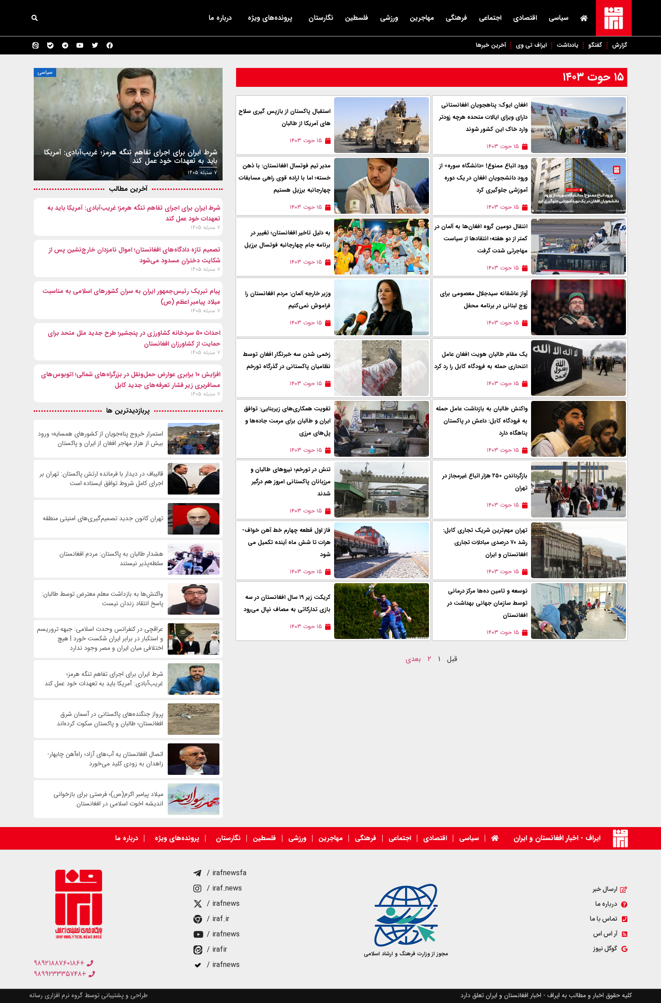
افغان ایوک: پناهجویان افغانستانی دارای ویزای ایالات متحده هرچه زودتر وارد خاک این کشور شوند (483, 117)
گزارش (619, 45)
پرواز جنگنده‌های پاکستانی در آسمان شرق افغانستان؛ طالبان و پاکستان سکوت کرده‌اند (110, 719)
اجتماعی (490, 18)
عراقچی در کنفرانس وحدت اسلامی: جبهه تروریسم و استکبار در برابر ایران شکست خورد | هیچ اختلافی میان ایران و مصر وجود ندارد (100, 639)
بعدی (413, 659)
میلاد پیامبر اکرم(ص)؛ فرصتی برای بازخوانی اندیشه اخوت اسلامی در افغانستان (108, 799)
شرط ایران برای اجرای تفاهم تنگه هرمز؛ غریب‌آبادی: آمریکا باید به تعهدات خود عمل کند (104, 679)
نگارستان (320, 18)
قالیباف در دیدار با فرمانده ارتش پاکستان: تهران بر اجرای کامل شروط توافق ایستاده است (101, 478)
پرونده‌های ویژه (270, 18)
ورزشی (389, 18)
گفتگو (595, 45)
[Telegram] (65, 45)
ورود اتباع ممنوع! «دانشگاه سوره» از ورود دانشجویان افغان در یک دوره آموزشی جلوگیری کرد (483, 178)
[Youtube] (80, 45)
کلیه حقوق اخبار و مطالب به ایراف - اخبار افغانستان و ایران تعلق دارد (546, 995)
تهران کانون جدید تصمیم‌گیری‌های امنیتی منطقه (103, 518)
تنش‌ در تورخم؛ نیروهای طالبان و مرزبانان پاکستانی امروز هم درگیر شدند (290, 482)
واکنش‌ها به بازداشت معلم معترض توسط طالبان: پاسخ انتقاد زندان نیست (102, 598)
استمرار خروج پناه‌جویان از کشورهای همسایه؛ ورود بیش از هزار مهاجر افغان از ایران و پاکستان (100, 438)
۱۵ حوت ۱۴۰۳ (593, 77)
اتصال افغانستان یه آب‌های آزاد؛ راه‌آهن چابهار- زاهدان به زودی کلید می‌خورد (105, 759)
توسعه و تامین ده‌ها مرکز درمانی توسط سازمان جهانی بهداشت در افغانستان (487, 603)
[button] (34, 18)
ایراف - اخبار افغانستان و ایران (557, 838)
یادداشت (567, 45)
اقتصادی (525, 18)
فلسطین (356, 18)
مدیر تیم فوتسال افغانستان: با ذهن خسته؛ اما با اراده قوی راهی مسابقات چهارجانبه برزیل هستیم (284, 178)
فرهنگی (456, 18)
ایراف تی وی (531, 45)
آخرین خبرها (491, 45)
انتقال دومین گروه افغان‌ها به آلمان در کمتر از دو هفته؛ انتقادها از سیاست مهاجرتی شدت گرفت (481, 239)
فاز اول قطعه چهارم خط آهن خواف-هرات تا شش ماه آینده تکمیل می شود (286, 542)
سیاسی (558, 18)
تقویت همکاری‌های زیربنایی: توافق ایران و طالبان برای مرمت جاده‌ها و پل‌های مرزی (287, 421)
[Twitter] (95, 45)
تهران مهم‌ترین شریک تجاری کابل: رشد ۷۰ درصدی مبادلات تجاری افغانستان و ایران (485, 542)
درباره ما (220, 18)
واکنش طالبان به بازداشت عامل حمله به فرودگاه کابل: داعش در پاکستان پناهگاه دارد (481, 421)
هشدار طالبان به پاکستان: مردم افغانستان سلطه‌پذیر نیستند (111, 558)
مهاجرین (422, 18)
